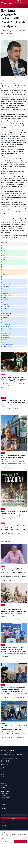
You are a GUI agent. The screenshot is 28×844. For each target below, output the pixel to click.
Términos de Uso (4, 801)
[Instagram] (6, 761)
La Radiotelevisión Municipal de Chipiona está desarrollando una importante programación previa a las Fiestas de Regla (13, 609)
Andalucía (3, 772)
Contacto (3, 804)
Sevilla (2, 770)
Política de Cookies (5, 799)
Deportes (3, 776)
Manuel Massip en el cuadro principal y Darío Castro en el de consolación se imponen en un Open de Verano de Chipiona (14, 649)
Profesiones (3, 783)
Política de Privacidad (5, 797)
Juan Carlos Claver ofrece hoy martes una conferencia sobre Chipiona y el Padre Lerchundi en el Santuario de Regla (13, 689)
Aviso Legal (3, 802)
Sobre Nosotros (4, 793)
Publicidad (3, 825)
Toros (2, 778)
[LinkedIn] (8, 761)
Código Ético (3, 795)
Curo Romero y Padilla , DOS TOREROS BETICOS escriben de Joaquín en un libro (13, 401)
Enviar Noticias (4, 829)
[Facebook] (1, 761)
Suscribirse (14, 818)
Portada (2, 767)
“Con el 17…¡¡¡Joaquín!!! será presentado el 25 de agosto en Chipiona (14, 512)
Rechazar (7, 841)
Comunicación (4, 780)
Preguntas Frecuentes (6, 827)
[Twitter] (4, 761)
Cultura (2, 781)
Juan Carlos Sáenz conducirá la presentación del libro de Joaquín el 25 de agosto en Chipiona (14, 457)
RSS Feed (3, 787)
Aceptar (20, 841)
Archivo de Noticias (5, 785)
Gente (2, 774)
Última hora (3, 769)
